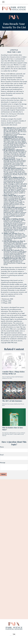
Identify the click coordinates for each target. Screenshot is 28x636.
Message (2, 462)
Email (1, 455)
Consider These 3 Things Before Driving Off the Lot (13, 373)
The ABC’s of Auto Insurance (12, 401)
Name (2, 447)
